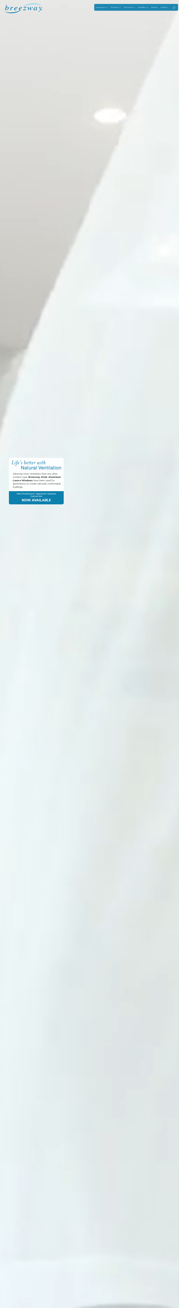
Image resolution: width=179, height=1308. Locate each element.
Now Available (36, 500)
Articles (154, 7)
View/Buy (142, 7)
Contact (164, 7)
